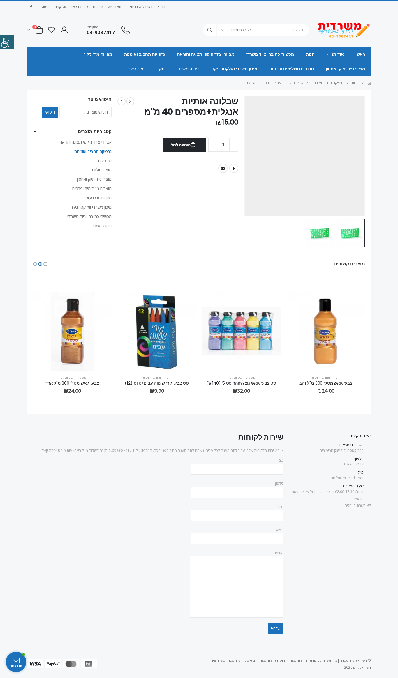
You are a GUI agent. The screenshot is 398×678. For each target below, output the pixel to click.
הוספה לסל (181, 145)
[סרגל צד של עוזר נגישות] (7, 42)
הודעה (278, 552)
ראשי (360, 54)
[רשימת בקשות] (51, 30)
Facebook (233, 168)
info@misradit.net (348, 477)
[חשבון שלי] (64, 30)
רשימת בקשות (79, 6)
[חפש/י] (209, 30)
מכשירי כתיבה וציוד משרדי (270, 54)
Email (223, 168)
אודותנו (98, 6)
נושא (279, 529)
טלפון (279, 483)
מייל (280, 506)
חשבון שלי (114, 6)
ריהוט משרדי (188, 68)
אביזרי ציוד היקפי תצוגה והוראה (205, 54)
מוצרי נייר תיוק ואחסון (345, 68)
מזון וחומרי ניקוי (98, 54)
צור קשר (135, 68)
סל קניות (59, 6)
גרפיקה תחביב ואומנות (144, 54)
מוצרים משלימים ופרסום (291, 68)
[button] (45, 264)
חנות (310, 54)
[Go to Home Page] (369, 82)
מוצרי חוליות (102, 170)
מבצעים (105, 160)
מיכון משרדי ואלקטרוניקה (234, 68)
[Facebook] (31, 6)
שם (281, 460)
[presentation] (357, 156)
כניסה (46, 6)
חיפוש (50, 112)
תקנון (160, 68)
